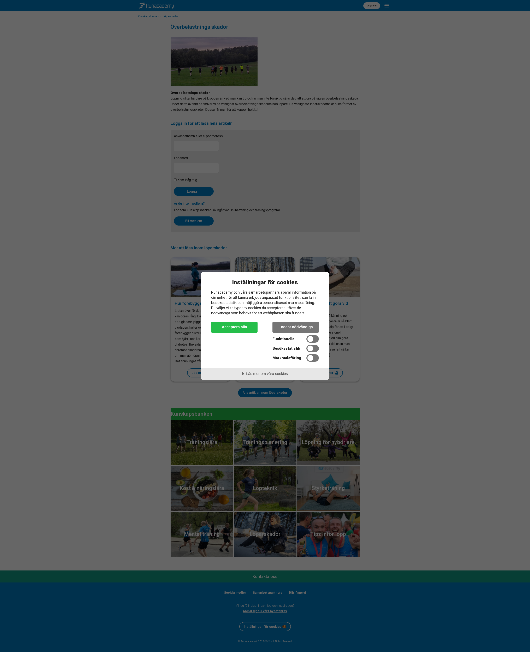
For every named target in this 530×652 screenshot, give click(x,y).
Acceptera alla (234, 327)
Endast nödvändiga (295, 327)
